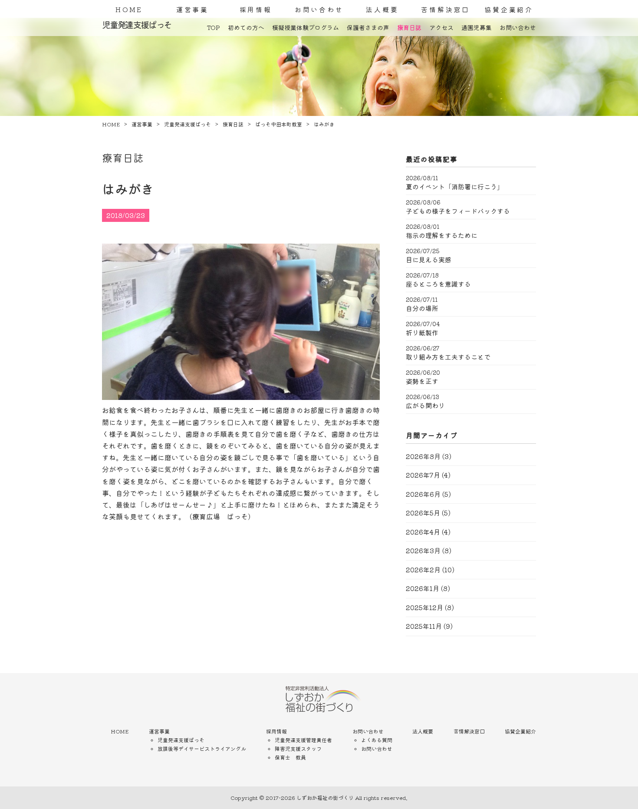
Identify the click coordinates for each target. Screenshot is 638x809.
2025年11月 (424, 626)
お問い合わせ (319, 9)
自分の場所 (422, 308)
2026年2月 (423, 569)
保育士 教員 (290, 757)
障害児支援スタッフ (298, 748)
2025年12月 (424, 607)
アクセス (441, 27)
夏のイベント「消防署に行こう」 (454, 187)
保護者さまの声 (368, 27)
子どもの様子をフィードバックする (458, 211)
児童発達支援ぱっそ (181, 739)
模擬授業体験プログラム (305, 27)
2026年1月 (422, 588)
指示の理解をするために (441, 235)
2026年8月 (423, 456)
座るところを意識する (438, 284)
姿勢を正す (422, 381)
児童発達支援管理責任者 (303, 739)
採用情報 (256, 9)
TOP (213, 27)
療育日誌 (409, 27)
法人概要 (382, 9)
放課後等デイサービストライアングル (202, 748)
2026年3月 (423, 550)
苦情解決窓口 (445, 9)
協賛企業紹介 (508, 9)
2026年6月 (423, 494)
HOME (129, 9)
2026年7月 (423, 474)
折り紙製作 (422, 333)
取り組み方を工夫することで (448, 357)
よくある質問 (376, 739)
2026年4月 (423, 531)
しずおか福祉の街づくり (325, 797)
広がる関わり (425, 405)
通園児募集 (476, 27)
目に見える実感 (428, 260)
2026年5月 (423, 512)
